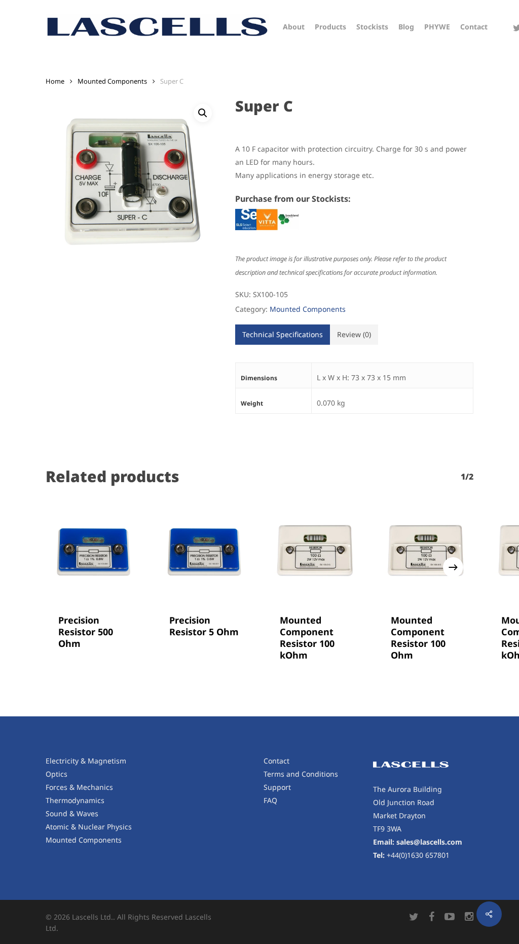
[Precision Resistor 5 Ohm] (204, 552)
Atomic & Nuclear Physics (89, 826)
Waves (87, 813)
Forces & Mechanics (79, 787)
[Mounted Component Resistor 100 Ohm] (426, 552)
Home (55, 81)
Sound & (61, 813)
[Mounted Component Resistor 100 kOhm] (315, 552)
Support (277, 787)
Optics (56, 774)
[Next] (453, 567)
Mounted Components (112, 81)
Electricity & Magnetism (86, 761)
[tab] (282, 334)
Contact (276, 761)
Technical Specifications (282, 334)
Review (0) (354, 334)
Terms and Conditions (301, 774)
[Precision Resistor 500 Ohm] (93, 552)
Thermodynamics (75, 800)
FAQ (270, 800)
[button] (203, 113)
